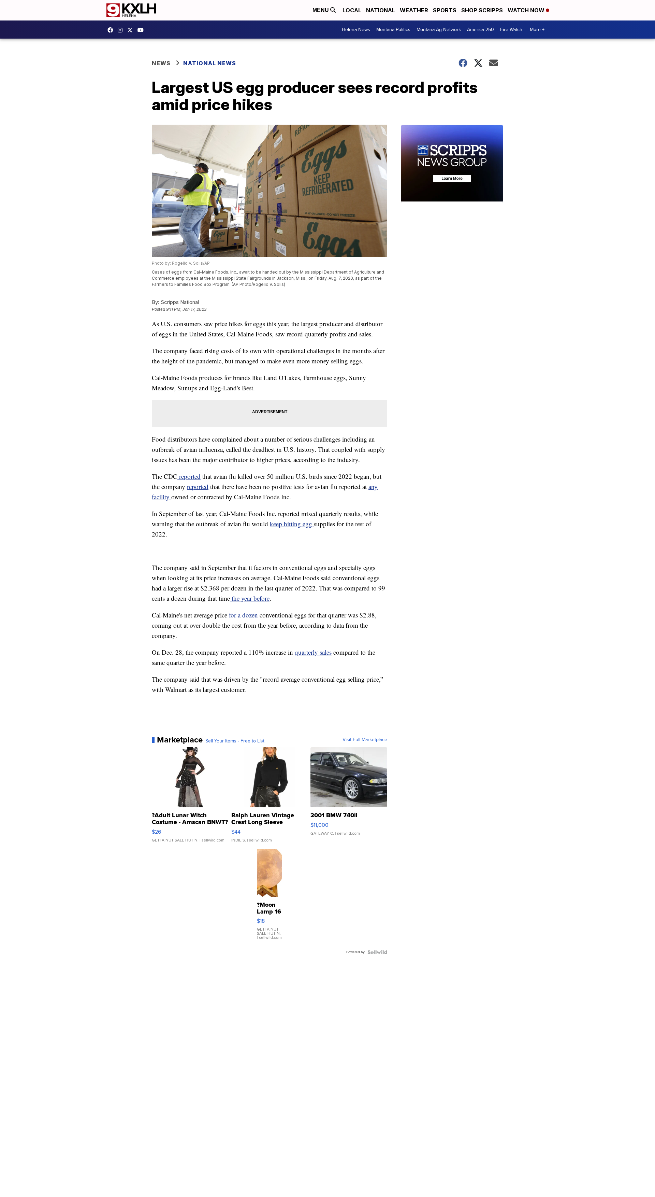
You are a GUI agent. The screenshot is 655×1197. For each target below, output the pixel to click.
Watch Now (527, 10)
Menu (321, 10)
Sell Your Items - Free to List (234, 741)
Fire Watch (511, 29)
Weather (414, 10)
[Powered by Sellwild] (377, 952)
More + (537, 29)
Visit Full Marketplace (365, 739)
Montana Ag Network (439, 29)
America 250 (480, 29)
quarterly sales (313, 652)
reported (189, 476)
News (161, 63)
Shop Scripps (482, 10)
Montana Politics (393, 29)
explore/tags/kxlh (122, 30)
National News (209, 63)
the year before (250, 598)
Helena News (356, 29)
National (380, 10)
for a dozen (243, 615)
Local (352, 10)
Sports (444, 10)
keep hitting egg (292, 523)
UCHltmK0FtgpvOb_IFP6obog (142, 30)
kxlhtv (111, 30)
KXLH (131, 30)
